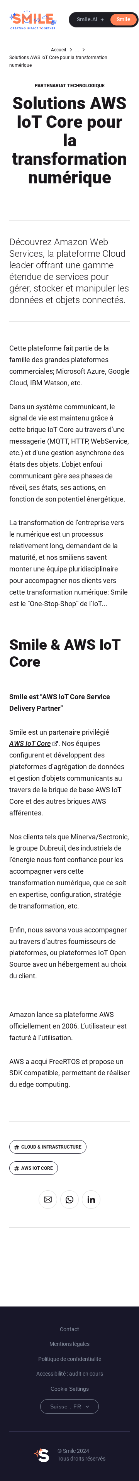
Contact (69, 1329)
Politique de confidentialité (69, 1359)
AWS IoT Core (30, 743)
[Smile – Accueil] (32, 20)
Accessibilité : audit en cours (69, 1374)
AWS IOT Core (37, 1168)
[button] (104, 19)
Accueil (58, 50)
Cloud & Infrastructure (51, 1147)
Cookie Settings (70, 1389)
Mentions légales (69, 1344)
